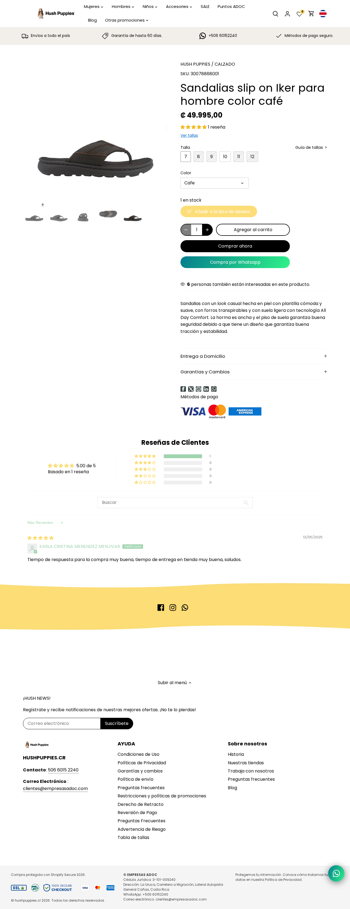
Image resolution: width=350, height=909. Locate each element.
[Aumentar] (207, 230)
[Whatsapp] (214, 389)
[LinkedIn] (206, 389)
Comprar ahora (235, 246)
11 (238, 156)
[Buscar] (275, 13)
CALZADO (225, 64)
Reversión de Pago (137, 812)
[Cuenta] (287, 13)
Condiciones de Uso (138, 754)
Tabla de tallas (133, 837)
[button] (194, 127)
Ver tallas (189, 135)
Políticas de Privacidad (142, 763)
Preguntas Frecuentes (141, 821)
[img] (40, 538)
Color (185, 173)
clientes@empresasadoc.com (55, 788)
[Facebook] (183, 389)
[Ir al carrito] (311, 13)
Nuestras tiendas (246, 763)
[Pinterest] (198, 389)
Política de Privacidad (283, 879)
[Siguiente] (159, 127)
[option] (95, 128)
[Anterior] (31, 127)
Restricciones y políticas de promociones (162, 796)
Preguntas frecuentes (141, 788)
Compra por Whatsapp (235, 262)
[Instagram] (173, 607)
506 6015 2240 (63, 770)
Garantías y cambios (140, 771)
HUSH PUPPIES (195, 64)
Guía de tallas (309, 147)
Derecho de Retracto (141, 804)
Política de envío (135, 779)
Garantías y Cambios (205, 371)
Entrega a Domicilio (202, 356)
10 (225, 156)
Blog (232, 788)
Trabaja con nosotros (251, 771)
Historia (236, 754)
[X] (191, 389)
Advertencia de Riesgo (142, 829)
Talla (185, 147)
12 (252, 156)
